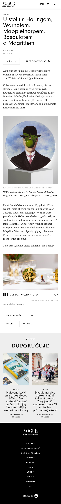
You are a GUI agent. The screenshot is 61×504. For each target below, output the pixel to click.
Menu (42, 4)
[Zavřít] (57, 500)
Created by (28, 496)
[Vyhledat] (55, 4)
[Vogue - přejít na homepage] (9, 4)
